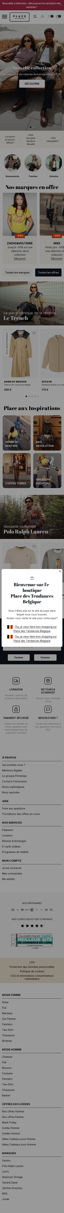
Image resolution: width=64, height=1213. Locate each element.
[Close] (60, 571)
